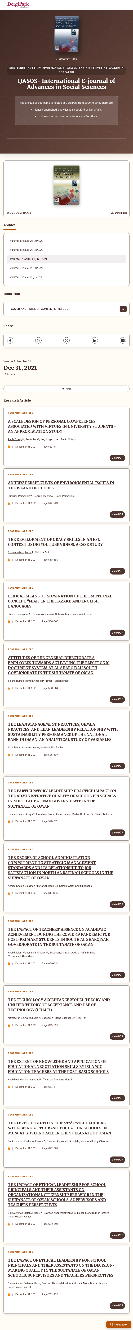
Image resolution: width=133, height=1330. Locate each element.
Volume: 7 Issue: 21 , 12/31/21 (28, 259)
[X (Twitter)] (66, 340)
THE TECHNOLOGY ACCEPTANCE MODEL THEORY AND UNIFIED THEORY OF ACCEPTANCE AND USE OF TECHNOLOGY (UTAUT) (59, 1005)
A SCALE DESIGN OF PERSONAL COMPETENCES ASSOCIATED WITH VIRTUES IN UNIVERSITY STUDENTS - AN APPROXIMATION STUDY (62, 426)
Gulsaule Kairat (63, 614)
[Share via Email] (123, 340)
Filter (68, 388)
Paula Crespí (15, 439)
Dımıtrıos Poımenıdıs (19, 496)
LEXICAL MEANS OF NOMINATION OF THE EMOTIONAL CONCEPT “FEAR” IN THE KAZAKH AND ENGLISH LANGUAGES (60, 601)
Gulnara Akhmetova (43, 614)
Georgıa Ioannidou (44, 496)
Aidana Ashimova (82, 614)
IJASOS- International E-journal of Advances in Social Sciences (66, 83)
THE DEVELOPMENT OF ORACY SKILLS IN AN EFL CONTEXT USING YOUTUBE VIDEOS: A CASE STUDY (55, 542)
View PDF (117, 457)
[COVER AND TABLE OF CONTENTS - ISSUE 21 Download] (123, 309)
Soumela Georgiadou (20, 552)
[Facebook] (10, 340)
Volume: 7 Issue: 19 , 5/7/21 (26, 277)
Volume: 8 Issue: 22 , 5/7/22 (26, 249)
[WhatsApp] (38, 340)
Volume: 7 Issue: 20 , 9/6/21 (26, 268)
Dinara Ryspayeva (18, 614)
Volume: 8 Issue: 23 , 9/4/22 (26, 240)
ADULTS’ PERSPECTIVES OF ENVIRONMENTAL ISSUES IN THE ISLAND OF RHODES (61, 485)
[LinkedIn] (95, 340)
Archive (9, 225)
